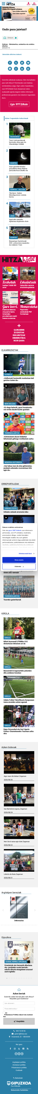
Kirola (7, 638)
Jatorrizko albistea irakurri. (12, 54)
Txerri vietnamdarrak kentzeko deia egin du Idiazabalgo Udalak (17, 142)
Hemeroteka (19, 338)
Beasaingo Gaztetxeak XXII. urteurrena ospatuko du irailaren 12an (19, 243)
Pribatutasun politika (19, 1068)
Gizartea (13, 163)
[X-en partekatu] (16, 63)
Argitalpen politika (19, 1062)
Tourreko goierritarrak (12, 600)
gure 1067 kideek (14, 530)
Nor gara (19, 341)
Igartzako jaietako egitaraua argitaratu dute (18, 220)
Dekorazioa (19, 920)
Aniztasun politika (19, 1065)
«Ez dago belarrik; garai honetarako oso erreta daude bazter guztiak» (18, 408)
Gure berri (19, 330)
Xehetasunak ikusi (25, 553)
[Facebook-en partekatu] (10, 63)
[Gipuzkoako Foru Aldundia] (19, 1086)
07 (7, 48)
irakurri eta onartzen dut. (18, 1015)
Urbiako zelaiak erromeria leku (16, 512)
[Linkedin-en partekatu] (22, 69)
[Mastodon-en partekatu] (22, 63)
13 (9, 48)
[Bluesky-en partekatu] (28, 63)
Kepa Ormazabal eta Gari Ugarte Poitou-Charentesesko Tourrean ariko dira (19, 731)
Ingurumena (14, 137)
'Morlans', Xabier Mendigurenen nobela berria (17, 195)
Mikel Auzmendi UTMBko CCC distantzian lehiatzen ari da (16, 642)
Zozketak (19, 332)
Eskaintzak (19, 335)
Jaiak (12, 216)
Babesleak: (19, 1078)
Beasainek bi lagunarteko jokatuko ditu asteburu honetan (18, 672)
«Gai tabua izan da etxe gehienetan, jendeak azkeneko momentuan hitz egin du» (18, 468)
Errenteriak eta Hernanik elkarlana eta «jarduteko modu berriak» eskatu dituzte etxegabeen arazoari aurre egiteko (19, 968)
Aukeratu (18, 566)
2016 (3, 48)
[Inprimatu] (28, 69)
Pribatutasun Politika (11, 1015)
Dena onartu (19, 560)
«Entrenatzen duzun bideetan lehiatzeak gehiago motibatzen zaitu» (19, 438)
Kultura (22, 189)
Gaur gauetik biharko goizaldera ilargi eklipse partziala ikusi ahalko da (18, 168)
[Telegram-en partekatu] (10, 69)
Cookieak (19, 1070)
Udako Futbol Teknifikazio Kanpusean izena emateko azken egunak (19, 701)
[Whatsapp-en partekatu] (16, 69)
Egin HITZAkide (19, 104)
